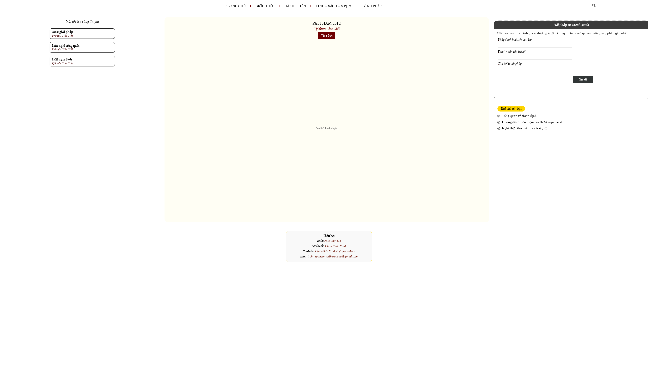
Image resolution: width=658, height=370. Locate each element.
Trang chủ (236, 6)
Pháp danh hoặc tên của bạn (515, 40)
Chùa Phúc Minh (336, 246)
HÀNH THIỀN (295, 6)
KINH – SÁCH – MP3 (331, 6)
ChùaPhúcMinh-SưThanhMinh (335, 251)
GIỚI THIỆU (265, 6)
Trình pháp (371, 6)
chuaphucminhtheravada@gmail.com (334, 256)
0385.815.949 (332, 241)
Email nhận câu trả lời (512, 52)
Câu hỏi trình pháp (510, 64)
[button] (326, 35)
